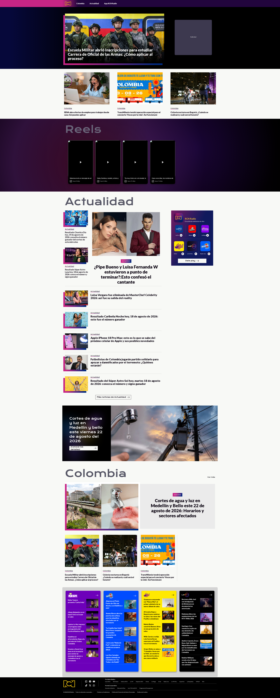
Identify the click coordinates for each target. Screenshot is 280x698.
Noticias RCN (124, 681)
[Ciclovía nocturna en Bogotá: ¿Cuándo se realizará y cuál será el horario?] (193, 88)
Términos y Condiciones (103, 692)
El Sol (159, 681)
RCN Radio (115, 681)
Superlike (181, 681)
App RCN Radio (110, 3)
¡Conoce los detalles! (77, 448)
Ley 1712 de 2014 (132, 688)
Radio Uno (166, 681)
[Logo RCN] (69, 683)
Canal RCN (107, 681)
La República (190, 681)
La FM (131, 681)
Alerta (147, 681)
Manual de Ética (121, 688)
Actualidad (94, 3)
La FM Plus (174, 681)
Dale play (190, 261)
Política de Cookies (142, 692)
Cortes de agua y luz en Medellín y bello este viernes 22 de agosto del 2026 (85, 429)
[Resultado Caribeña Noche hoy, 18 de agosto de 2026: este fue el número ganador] (76, 319)
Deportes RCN (139, 681)
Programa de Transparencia (146, 688)
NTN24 (198, 681)
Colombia (80, 3)
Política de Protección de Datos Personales (123, 692)
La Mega (153, 681)
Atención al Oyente (110, 688)
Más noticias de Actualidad (111, 397)
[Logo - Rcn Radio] (68, 3)
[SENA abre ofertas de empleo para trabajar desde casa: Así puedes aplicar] (86, 88)
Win (203, 681)
